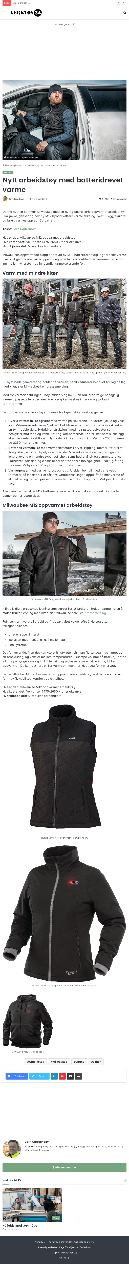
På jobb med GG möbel (20, 1225)
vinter (97, 1061)
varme (80, 1061)
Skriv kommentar (64, 1167)
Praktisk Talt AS (69, 1252)
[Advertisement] (64, 54)
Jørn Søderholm (16, 199)
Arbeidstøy (36, 1061)
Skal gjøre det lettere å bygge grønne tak (34, 3)
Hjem (8, 165)
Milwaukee (60, 1061)
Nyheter (16, 165)
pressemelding (95, 613)
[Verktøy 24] (26, 12)
